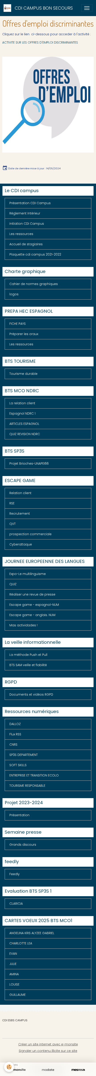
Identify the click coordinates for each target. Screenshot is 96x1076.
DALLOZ (15, 724)
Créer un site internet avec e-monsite (48, 1044)
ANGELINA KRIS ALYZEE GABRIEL (31, 933)
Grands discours (22, 844)
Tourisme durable (23, 373)
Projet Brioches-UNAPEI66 (29, 463)
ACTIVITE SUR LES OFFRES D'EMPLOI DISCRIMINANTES (40, 42)
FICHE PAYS (17, 323)
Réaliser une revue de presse (32, 594)
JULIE (13, 964)
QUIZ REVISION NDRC (24, 434)
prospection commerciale (30, 534)
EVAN (13, 953)
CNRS (13, 744)
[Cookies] (9, 1067)
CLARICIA (16, 903)
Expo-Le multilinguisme (27, 574)
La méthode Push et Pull (28, 654)
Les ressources (21, 234)
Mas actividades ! (23, 625)
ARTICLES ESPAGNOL (24, 424)
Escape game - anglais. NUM (32, 615)
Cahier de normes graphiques (33, 284)
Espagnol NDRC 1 (22, 413)
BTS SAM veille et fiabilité (28, 665)
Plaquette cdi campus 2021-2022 (35, 254)
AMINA (14, 974)
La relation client (22, 403)
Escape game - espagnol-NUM (34, 604)
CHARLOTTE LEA (20, 943)
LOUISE (14, 984)
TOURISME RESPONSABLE (27, 785)
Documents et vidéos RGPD (31, 694)
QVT (12, 524)
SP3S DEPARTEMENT (23, 755)
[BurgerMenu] (86, 8)
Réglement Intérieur (24, 213)
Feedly (14, 874)
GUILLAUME (17, 994)
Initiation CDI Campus (26, 223)
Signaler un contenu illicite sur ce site (48, 1051)
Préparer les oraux (23, 334)
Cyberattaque (20, 544)
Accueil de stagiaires (26, 244)
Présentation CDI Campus (30, 203)
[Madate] (48, 1070)
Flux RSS (15, 734)
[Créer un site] (17, 1070)
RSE (12, 503)
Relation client (20, 493)
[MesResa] (78, 1070)
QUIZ (13, 584)
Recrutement (19, 513)
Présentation (19, 815)
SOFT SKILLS (18, 765)
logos (14, 294)
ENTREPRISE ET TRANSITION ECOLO (34, 775)
